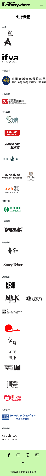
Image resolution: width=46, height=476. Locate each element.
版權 (34, 472)
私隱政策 (25, 472)
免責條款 (14, 472)
